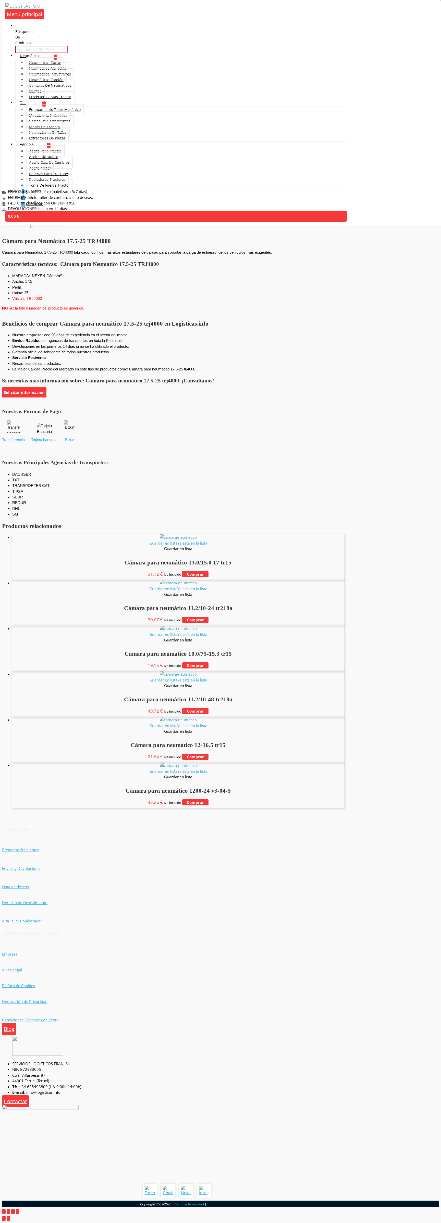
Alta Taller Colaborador (22, 920)
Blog (9, 1028)
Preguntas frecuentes (20, 849)
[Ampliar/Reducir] (4, 1211)
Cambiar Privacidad (189, 1204)
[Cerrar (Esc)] (17, 1211)
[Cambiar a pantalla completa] (8, 1211)
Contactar (15, 1101)
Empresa (9, 954)
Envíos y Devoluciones (21, 868)
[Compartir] (13, 1211)
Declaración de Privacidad (24, 1001)
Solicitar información (24, 392)
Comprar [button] (195, 574)
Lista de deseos (15, 886)
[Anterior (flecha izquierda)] (4, 1218)
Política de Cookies (18, 985)
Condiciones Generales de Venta (30, 1019)
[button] (178, 543)
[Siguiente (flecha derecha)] (8, 1218)
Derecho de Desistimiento (24, 902)
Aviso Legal (12, 969)
